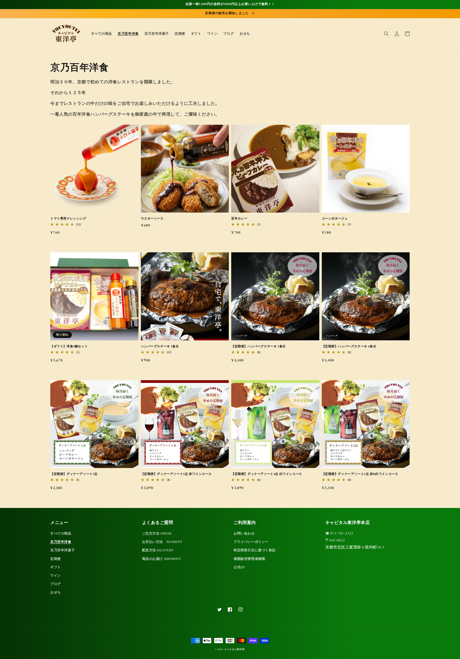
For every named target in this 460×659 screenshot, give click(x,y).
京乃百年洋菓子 (62, 550)
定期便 (55, 559)
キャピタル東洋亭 (234, 649)
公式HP (239, 567)
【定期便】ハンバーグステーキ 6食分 (349, 346)
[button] (386, 33)
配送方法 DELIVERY (158, 550)
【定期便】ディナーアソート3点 (74, 474)
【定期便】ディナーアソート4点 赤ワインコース (176, 474)
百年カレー (239, 219)
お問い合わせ (244, 533)
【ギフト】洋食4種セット (69, 346)
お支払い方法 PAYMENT (162, 542)
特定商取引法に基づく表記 (255, 550)
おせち (55, 592)
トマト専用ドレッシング (68, 219)
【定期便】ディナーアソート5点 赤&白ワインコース (360, 474)
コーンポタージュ (335, 219)
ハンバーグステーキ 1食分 (160, 346)
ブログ (55, 584)
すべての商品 (60, 533)
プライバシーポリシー (251, 542)
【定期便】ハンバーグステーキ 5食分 (258, 346)
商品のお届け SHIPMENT (161, 559)
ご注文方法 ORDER (157, 533)
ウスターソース (152, 219)
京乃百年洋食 (60, 542)
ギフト (55, 567)
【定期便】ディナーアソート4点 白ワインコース (266, 474)
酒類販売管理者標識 (249, 559)
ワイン (55, 576)
